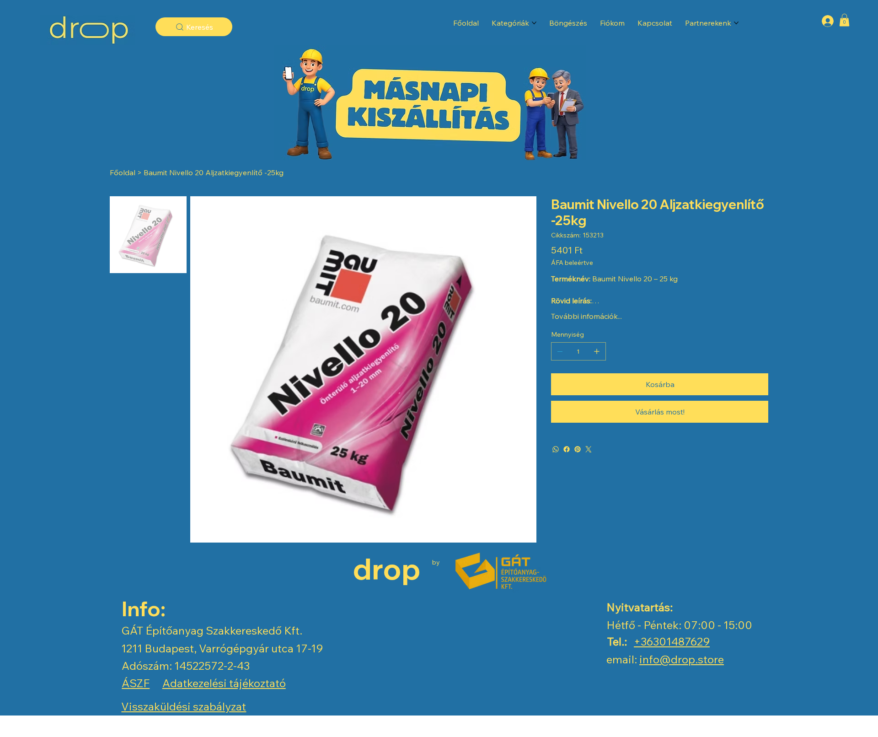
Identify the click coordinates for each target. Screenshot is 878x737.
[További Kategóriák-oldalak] (534, 23)
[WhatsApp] (555, 449)
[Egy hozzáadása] (597, 351)
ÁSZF (136, 683)
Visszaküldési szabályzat (183, 706)
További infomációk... (586, 316)
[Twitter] (588, 449)
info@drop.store (681, 659)
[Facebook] (566, 449)
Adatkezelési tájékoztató (224, 683)
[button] (844, 20)
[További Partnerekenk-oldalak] (736, 23)
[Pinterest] (577, 449)
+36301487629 (672, 641)
